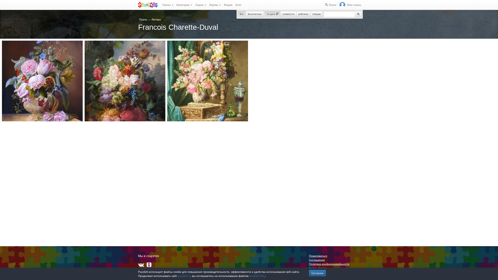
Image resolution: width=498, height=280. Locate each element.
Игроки (214, 4)
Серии (199, 4)
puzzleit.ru (184, 275)
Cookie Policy (257, 275)
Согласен (317, 273)
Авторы (156, 19)
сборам (316, 14)
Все (242, 14)
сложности (288, 14)
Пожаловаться (318, 255)
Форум (228, 4)
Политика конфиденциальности (329, 264)
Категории (183, 4)
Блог (238, 4)
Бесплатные (255, 14)
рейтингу (303, 14)
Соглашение (317, 260)
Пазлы (166, 4)
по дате (271, 14)
